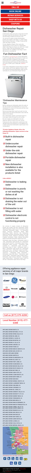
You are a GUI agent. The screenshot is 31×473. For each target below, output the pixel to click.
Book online (15, 11)
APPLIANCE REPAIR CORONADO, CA (12, 387)
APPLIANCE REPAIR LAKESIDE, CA (11, 344)
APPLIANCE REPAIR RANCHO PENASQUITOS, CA (15, 404)
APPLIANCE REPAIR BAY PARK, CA (11, 370)
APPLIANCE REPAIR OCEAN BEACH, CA (12, 364)
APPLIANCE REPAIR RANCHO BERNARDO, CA (14, 402)
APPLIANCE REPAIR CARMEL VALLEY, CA (13, 406)
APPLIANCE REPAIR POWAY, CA (10, 346)
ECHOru (8, 471)
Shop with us (15, 20)
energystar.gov (13, 56)
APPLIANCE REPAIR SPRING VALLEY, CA (13, 334)
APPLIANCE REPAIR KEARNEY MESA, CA (13, 396)
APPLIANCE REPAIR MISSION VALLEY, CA (13, 366)
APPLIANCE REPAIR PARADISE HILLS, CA (13, 410)
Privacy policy (23, 468)
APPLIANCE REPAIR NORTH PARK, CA (12, 376)
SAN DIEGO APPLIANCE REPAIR (10, 353)
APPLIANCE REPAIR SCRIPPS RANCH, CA (13, 408)
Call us (15, 7)
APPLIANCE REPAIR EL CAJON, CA (11, 338)
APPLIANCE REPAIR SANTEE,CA (11, 355)
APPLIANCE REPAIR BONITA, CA (11, 329)
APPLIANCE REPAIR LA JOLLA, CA (11, 342)
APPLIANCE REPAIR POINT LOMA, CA (12, 361)
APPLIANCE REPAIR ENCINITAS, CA (11, 340)
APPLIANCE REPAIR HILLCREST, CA (11, 359)
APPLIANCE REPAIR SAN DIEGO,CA (11, 414)
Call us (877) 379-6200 (15, 315)
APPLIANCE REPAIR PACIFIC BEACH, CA (13, 368)
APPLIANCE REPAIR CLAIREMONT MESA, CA (14, 383)
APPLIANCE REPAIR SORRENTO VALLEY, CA (13, 391)
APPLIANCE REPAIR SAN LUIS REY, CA (12, 351)
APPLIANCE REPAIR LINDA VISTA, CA (12, 372)
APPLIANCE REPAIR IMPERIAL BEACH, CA (13, 425)
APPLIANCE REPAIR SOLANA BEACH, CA (13, 357)
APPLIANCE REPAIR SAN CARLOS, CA (12, 412)
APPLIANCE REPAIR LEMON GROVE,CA (12, 419)
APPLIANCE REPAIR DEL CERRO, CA (11, 389)
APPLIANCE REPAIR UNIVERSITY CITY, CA (13, 394)
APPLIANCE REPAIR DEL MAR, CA (11, 336)
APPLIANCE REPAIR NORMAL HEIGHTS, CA (13, 381)
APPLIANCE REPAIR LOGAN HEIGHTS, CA (13, 374)
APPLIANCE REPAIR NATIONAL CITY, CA (13, 331)
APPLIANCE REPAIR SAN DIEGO (10, 379)
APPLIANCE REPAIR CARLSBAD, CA (11, 385)
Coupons (15, 24)
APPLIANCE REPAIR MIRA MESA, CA (12, 400)
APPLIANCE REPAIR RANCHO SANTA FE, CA (14, 349)
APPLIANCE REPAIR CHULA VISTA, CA (12, 423)
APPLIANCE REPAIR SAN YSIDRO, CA (12, 416)
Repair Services (15, 15)
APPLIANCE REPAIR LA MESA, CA (11, 421)
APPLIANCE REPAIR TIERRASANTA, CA (12, 398)
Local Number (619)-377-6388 (15, 321)
